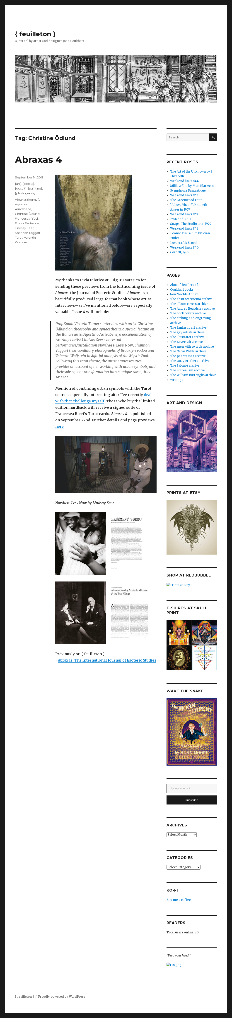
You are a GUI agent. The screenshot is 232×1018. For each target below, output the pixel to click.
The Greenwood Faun (186, 200)
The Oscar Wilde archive (188, 351)
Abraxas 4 (38, 159)
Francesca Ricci (26, 218)
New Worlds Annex (184, 294)
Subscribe (192, 800)
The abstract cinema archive (191, 299)
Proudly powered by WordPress (61, 997)
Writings (176, 380)
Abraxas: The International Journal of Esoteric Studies (107, 660)
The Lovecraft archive (186, 342)
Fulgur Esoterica (27, 223)
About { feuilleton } (184, 285)
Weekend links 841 (184, 228)
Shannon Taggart (27, 233)
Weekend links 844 (184, 181)
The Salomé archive (185, 366)
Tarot (19, 237)
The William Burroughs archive (193, 375)
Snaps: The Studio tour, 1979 (190, 224)
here (59, 426)
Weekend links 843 (184, 195)
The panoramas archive (188, 356)
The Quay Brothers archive (190, 361)
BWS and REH (180, 219)
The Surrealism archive (187, 370)
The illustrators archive (187, 337)
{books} (28, 183)
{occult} (21, 188)
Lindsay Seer (24, 228)
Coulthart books (181, 290)
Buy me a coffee (179, 900)
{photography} (25, 193)
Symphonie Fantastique (188, 190)
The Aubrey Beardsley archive (192, 309)
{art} (18, 183)
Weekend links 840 (184, 247)
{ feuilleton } (35, 34)
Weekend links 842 (184, 214)
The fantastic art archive (188, 328)
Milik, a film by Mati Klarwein (192, 186)
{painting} (35, 188)
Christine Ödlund (27, 214)
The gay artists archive (187, 332)
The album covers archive (189, 304)
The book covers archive (188, 313)
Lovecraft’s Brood (183, 243)
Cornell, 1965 (179, 252)
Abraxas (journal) (27, 199)
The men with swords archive (192, 347)
